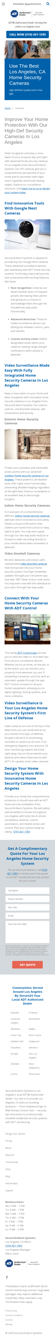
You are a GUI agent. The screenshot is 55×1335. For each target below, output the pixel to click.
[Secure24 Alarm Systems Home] (27, 13)
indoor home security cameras (32, 515)
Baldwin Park (17, 1041)
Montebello (34, 1018)
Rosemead (34, 1073)
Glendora (33, 1047)
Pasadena (15, 1047)
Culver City (16, 1035)
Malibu (32, 1029)
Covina (14, 1073)
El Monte (33, 1012)
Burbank (15, 1012)
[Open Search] (48, 3)
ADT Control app (27, 653)
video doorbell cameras (33, 563)
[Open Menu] (3, 4)
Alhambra (15, 1029)
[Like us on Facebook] (6, 1277)
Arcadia (14, 1053)
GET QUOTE (27, 965)
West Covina (35, 1035)
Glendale (15, 1063)
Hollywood (34, 1041)
